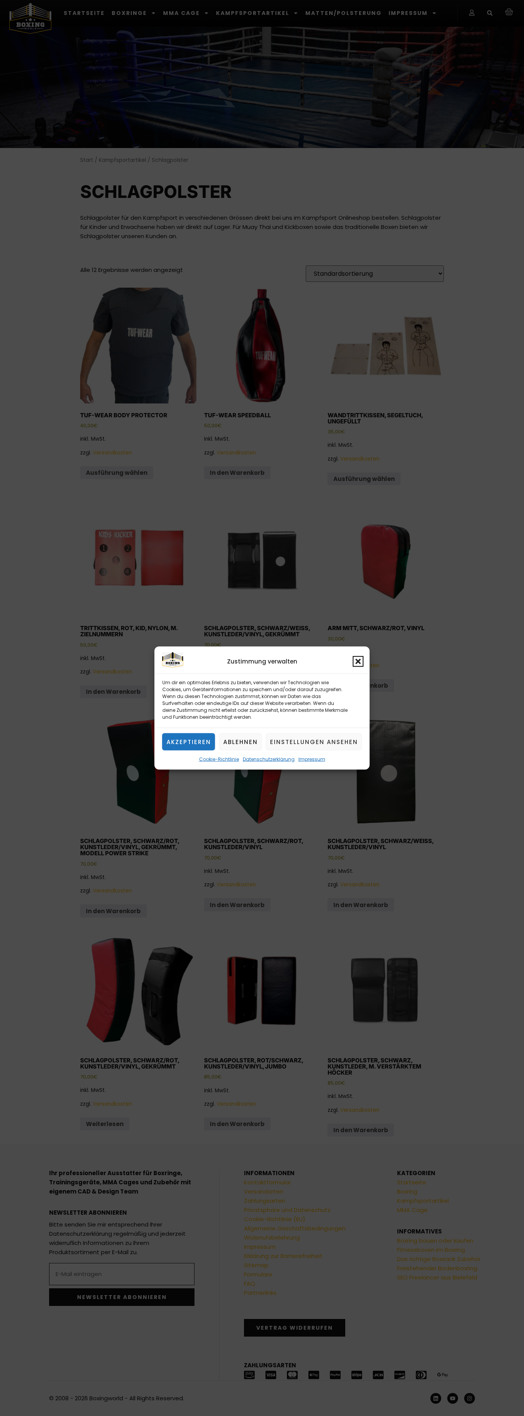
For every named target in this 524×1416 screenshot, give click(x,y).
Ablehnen (240, 742)
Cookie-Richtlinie (219, 759)
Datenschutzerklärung (269, 759)
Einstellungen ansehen (314, 742)
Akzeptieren (188, 742)
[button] (358, 661)
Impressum (311, 759)
